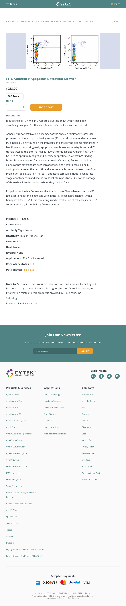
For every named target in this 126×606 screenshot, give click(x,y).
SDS (32, 269)
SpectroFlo (11, 516)
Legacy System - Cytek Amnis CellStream (25, 549)
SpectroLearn (88, 466)
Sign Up (84, 351)
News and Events (89, 453)
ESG (83, 407)
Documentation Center (92, 473)
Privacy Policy (88, 446)
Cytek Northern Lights (16, 420)
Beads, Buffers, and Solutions (19, 503)
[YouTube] (117, 376)
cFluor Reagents (13, 479)
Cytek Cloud (12, 510)
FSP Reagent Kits (13, 473)
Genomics (48, 420)
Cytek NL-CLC (12, 460)
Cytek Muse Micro (14, 440)
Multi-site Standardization (55, 433)
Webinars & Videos (90, 479)
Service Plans (12, 523)
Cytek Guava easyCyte (17, 453)
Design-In (10, 543)
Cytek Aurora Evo (14, 401)
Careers (85, 414)
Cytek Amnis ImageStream (19, 433)
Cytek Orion (11, 427)
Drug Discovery (50, 414)
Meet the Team (88, 401)
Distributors (87, 427)
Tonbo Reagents (14, 486)
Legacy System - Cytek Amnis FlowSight (24, 556)
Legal (84, 433)
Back (117, 21)
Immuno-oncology (52, 394)
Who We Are (87, 394)
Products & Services (18, 21)
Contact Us (86, 420)
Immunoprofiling (51, 427)
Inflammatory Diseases (54, 407)
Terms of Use (88, 440)
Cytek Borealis (13, 394)
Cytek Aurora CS (13, 414)
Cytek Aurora (12, 407)
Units (9, 101)
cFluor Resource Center (17, 466)
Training (9, 530)
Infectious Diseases (52, 401)
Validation (10, 536)
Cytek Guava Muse (15, 446)
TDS (24, 269)
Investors (86, 460)
